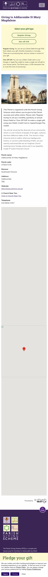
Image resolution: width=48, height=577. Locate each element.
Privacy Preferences (34, 569)
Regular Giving (24, 35)
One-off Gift (24, 42)
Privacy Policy (21, 567)
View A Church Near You (11, 196)
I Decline (15, 574)
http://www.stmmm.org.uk (12, 189)
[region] (24, 351)
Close (24, 574)
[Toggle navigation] (42, 5)
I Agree (5, 574)
